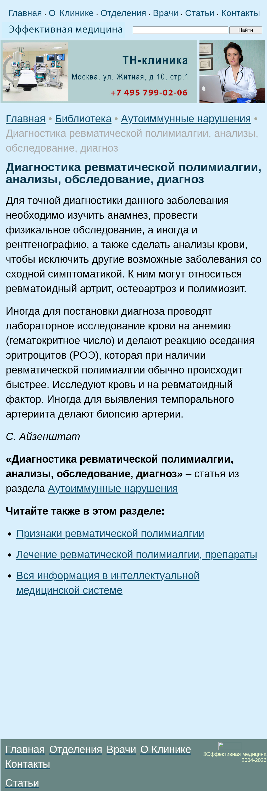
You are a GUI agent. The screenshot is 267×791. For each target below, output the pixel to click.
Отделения (123, 13)
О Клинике (71, 13)
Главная (25, 13)
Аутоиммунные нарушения (186, 118)
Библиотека (83, 118)
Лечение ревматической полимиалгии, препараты (136, 554)
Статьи (199, 13)
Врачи (165, 13)
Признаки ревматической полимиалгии (110, 533)
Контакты (240, 13)
